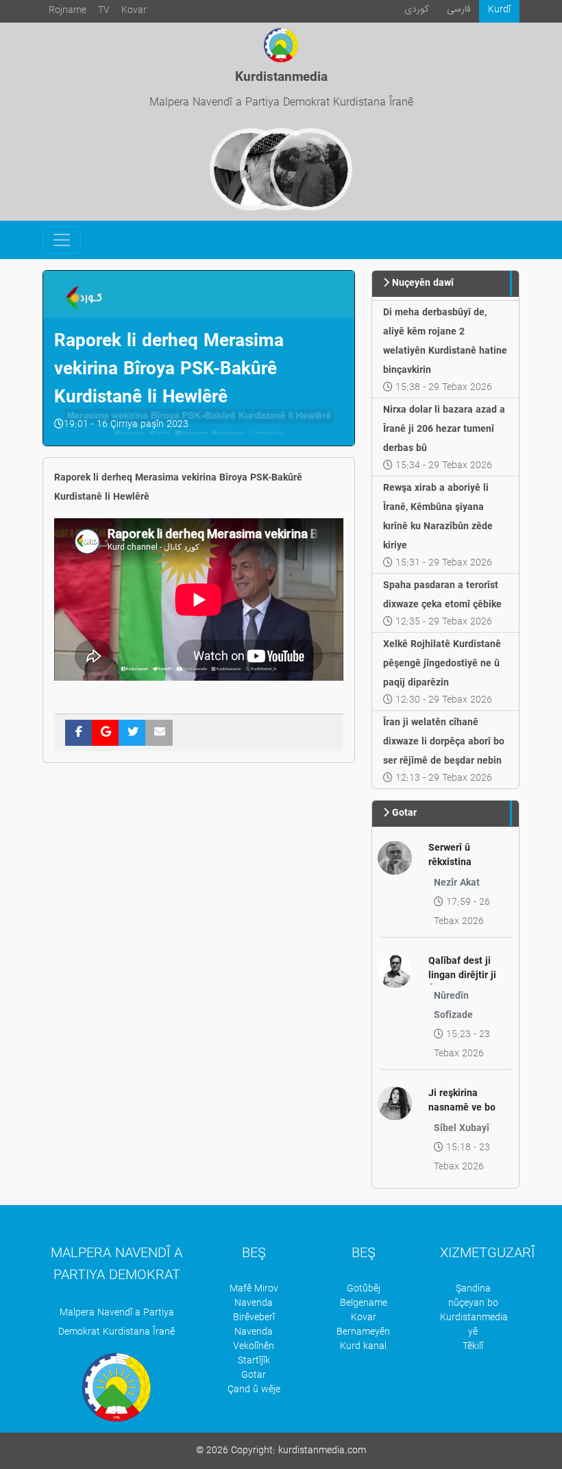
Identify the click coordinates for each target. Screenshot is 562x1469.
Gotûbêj (363, 1289)
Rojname (67, 10)
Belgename (363, 1303)
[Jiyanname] (311, 169)
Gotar (253, 1375)
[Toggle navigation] (61, 240)
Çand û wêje (254, 1390)
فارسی (459, 9)
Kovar (134, 10)
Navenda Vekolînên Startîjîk (253, 1346)
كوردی (416, 9)
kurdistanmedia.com (322, 1450)
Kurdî (499, 10)
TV (104, 10)
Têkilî (473, 1346)
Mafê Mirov (254, 1289)
